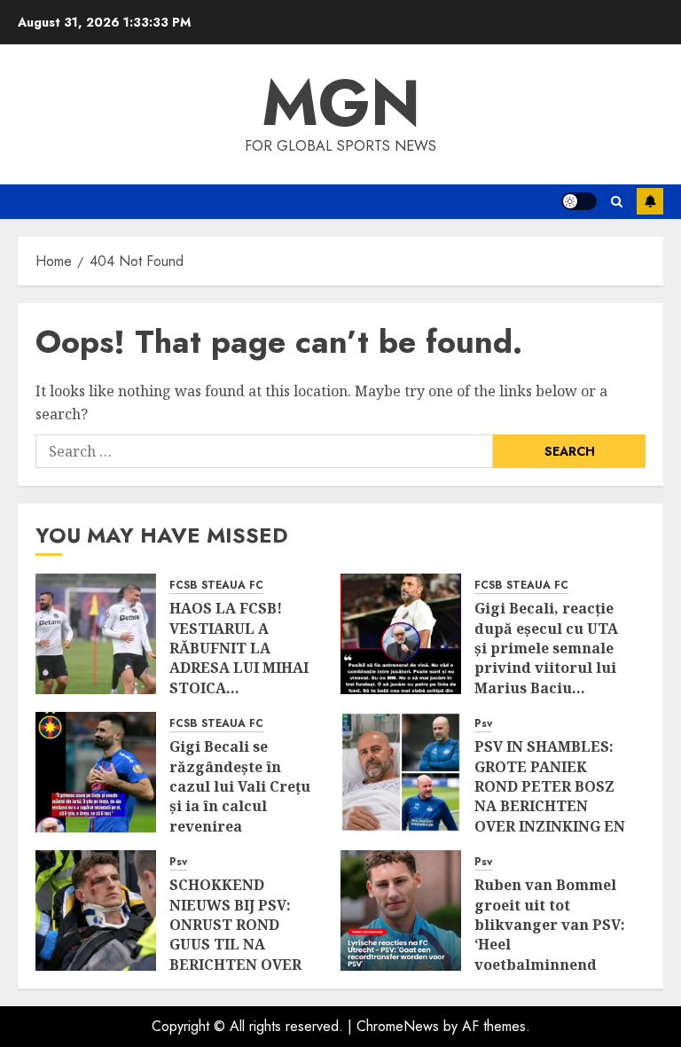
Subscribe (650, 201)
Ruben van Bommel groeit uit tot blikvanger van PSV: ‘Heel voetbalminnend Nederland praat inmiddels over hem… (549, 954)
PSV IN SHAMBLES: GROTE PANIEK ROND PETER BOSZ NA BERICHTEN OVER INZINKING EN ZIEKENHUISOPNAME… (560, 796)
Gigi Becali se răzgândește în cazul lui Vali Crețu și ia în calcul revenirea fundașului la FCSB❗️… (239, 806)
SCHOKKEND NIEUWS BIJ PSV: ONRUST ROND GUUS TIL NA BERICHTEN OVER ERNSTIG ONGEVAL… (235, 944)
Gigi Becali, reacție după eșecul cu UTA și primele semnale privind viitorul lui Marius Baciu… (546, 648)
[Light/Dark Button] (579, 201)
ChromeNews (397, 1026)
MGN (341, 103)
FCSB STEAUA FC (216, 585)
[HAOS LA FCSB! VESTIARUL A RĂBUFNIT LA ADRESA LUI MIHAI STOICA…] (95, 634)
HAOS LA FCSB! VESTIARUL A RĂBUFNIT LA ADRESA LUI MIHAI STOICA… (239, 648)
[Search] (617, 201)
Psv (483, 723)
